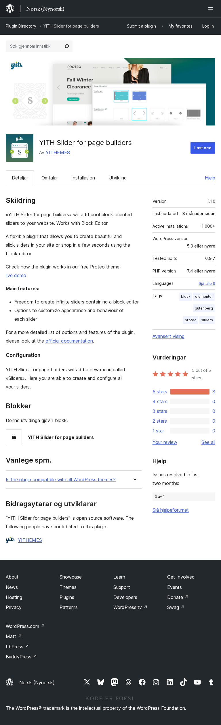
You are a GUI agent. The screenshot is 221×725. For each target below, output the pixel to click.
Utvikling (117, 178)
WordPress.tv (130, 607)
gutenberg (204, 308)
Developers (125, 597)
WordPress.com (25, 626)
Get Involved (181, 577)
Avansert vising (168, 336)
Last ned (203, 147)
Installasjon (83, 178)
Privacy (14, 607)
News (12, 587)
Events (174, 587)
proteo (191, 320)
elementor (204, 296)
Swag (176, 607)
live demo (16, 275)
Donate (178, 597)
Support (121, 587)
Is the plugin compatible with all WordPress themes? (61, 479)
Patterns (69, 607)
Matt (14, 636)
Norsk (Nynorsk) (37, 682)
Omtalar (49, 178)
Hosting (14, 597)
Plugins (67, 597)
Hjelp (210, 178)
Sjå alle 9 (207, 283)
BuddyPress (21, 657)
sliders (207, 320)
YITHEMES (58, 152)
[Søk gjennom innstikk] (67, 46)
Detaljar (20, 178)
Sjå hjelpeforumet (171, 510)
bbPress (17, 646)
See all (208, 442)
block (185, 296)
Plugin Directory (21, 26)
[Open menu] (212, 8)
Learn (119, 577)
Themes (68, 587)
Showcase (71, 577)
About (12, 577)
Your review (165, 442)
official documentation (69, 341)
